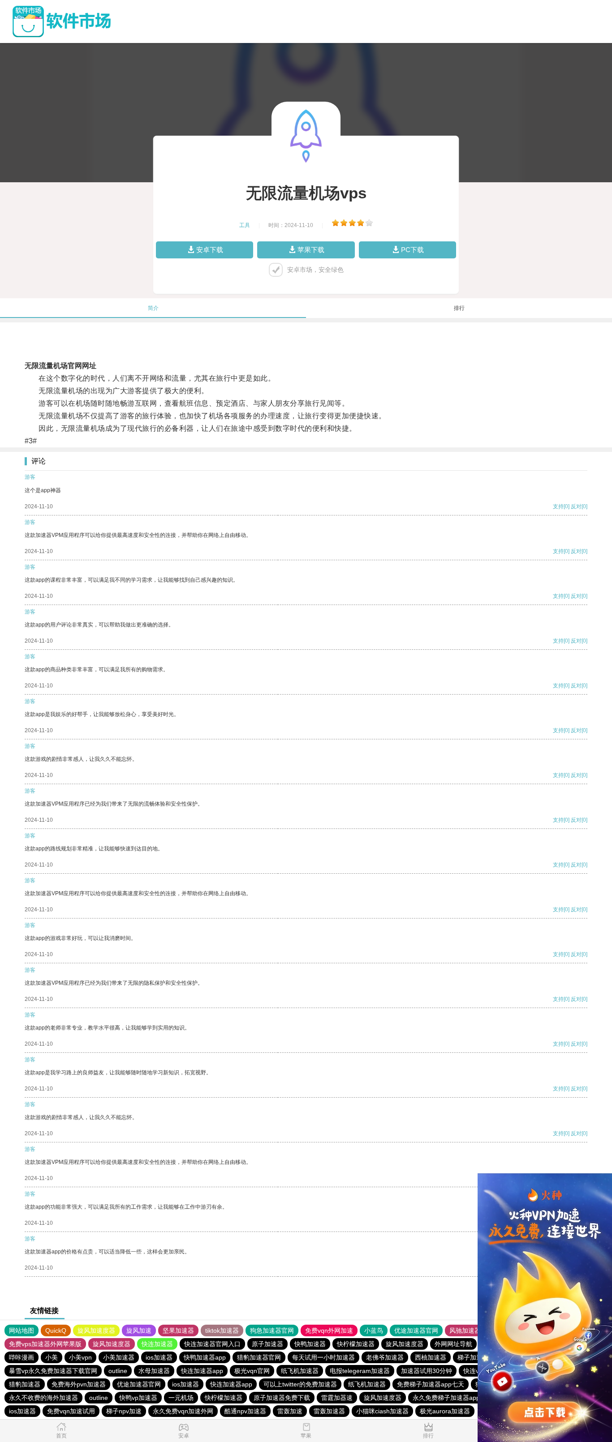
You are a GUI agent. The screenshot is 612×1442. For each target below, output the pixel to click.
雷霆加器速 (337, 1397)
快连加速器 (157, 1344)
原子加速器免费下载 (282, 1397)
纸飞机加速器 (300, 1370)
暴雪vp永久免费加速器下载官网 (53, 1370)
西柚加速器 (430, 1357)
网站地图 (21, 1330)
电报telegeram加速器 (360, 1370)
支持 (558, 506)
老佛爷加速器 (385, 1357)
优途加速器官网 (416, 1330)
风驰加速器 (465, 1330)
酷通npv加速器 (245, 1411)
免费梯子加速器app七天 (430, 1384)
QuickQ (55, 1330)
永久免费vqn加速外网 (183, 1411)
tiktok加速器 (222, 1330)
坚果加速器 (178, 1330)
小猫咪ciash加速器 (382, 1411)
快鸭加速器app (205, 1357)
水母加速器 (154, 1370)
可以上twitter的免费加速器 (300, 1384)
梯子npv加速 (124, 1411)
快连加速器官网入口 (212, 1344)
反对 (576, 506)
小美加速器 (118, 1357)
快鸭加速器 (310, 1344)
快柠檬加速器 (356, 1344)
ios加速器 (159, 1357)
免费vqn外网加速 (329, 1330)
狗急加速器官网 (272, 1330)
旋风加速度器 (96, 1330)
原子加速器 (267, 1344)
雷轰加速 (289, 1411)
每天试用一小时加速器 (323, 1357)
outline (117, 1370)
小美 (51, 1357)
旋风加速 (138, 1330)
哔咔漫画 (21, 1357)
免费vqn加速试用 (71, 1411)
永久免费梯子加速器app (446, 1397)
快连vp (473, 1370)
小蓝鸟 (373, 1330)
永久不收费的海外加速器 (43, 1397)
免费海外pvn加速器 (79, 1384)
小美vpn (80, 1357)
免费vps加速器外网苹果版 (45, 1344)
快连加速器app (202, 1370)
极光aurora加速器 (445, 1411)
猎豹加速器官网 (259, 1357)
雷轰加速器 (329, 1411)
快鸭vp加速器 (138, 1397)
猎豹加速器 (24, 1384)
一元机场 (181, 1397)
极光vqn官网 (252, 1370)
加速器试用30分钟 (426, 1370)
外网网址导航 (453, 1344)
